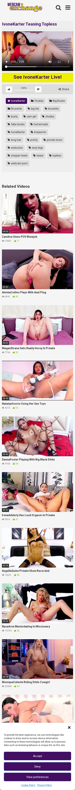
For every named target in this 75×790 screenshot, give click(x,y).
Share (65, 89)
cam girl (31, 116)
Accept (37, 756)
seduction (16, 147)
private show (54, 139)
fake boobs (17, 124)
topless (56, 155)
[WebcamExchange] (23, 7)
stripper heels (19, 155)
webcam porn (19, 163)
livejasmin (39, 132)
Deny (37, 766)
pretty (34, 139)
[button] (69, 727)
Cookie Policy (28, 785)
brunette (53, 108)
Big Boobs (58, 100)
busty (14, 116)
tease (39, 155)
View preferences (37, 777)
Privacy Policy (44, 785)
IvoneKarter (18, 100)
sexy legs (37, 147)
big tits (34, 108)
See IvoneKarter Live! (37, 77)
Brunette (16, 108)
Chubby (39, 100)
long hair (15, 139)
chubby (49, 116)
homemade (40, 124)
